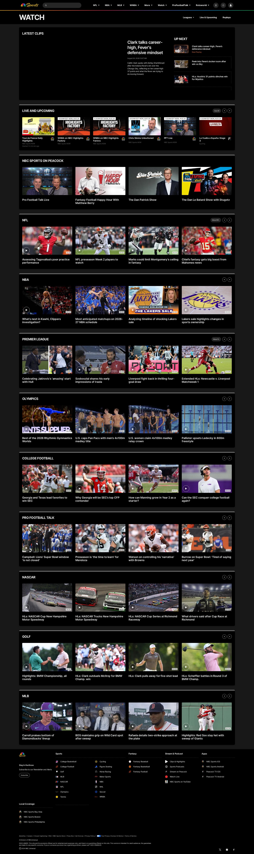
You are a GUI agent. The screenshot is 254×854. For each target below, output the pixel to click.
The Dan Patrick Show (143, 199)
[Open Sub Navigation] (99, 5)
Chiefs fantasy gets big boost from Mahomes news (204, 261)
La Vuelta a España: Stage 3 (212, 139)
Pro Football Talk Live (35, 199)
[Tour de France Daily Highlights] (38, 126)
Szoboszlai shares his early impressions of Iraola (92, 380)
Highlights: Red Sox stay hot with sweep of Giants (203, 737)
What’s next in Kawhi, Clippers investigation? (41, 320)
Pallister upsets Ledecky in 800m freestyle (203, 439)
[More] (216, 5)
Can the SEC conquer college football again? (205, 499)
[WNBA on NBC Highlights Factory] (74, 126)
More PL (216, 339)
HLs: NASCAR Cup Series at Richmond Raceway (153, 618)
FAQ (50, 836)
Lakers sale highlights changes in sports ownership (203, 320)
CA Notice (119, 836)
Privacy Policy (90, 836)
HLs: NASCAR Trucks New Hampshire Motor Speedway (99, 618)
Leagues (187, 17)
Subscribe (24, 775)
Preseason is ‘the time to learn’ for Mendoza (97, 558)
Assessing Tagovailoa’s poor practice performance (46, 261)
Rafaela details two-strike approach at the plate (153, 737)
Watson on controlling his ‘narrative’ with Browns (151, 558)
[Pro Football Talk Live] (47, 181)
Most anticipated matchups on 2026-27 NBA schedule (99, 320)
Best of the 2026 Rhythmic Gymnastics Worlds (47, 439)
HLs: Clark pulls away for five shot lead (153, 676)
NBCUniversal (33, 840)
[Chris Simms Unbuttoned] (145, 126)
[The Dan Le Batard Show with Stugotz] (207, 181)
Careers (30, 836)
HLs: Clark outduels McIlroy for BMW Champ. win (98, 677)
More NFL (215, 220)
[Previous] (224, 111)
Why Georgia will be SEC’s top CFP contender (97, 499)
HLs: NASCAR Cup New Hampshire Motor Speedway (44, 618)
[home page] (30, 5)
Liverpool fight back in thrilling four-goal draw (151, 380)
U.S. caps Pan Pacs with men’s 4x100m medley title (100, 439)
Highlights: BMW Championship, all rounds (44, 677)
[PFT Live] (180, 126)
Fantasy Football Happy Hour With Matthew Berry (97, 201)
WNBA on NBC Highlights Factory (70, 139)
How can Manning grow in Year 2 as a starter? (152, 499)
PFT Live (168, 138)
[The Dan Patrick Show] (154, 181)
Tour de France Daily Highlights (32, 139)
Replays (227, 17)
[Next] (230, 111)
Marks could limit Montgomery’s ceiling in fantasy (153, 261)
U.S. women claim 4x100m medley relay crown (150, 439)
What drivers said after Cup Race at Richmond (204, 618)
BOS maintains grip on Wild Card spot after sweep (99, 737)
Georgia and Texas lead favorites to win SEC (44, 499)
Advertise (22, 836)
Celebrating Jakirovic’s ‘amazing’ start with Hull (46, 380)
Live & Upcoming (208, 17)
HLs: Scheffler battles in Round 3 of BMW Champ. (204, 677)
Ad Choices (79, 836)
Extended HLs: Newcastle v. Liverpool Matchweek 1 (206, 380)
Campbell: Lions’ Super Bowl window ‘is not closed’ (45, 558)
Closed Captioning (40, 836)
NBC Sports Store (59, 836)
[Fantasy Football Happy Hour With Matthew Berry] (100, 181)
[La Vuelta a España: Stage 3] (215, 126)
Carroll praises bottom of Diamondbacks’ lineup (38, 737)
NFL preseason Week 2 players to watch (96, 261)
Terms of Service (131, 836)
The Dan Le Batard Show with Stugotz (206, 199)
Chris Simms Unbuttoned (141, 138)
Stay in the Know (26, 765)
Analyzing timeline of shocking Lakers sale (153, 320)
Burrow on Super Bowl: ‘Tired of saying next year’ (206, 558)
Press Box (70, 836)
